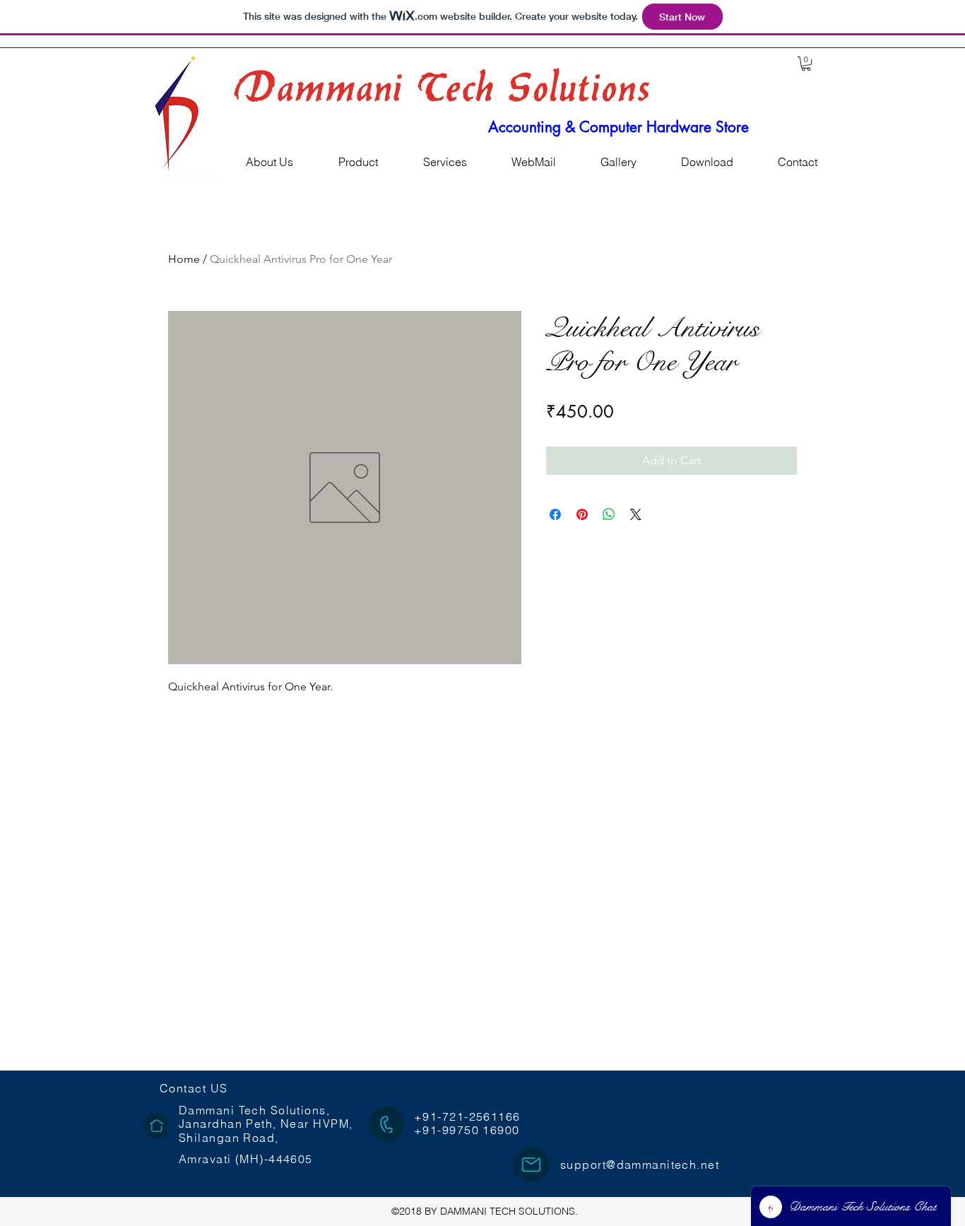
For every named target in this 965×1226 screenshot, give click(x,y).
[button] (806, 64)
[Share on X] (635, 514)
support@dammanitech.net (639, 1164)
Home (184, 259)
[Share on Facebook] (555, 514)
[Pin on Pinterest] (582, 514)
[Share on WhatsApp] (608, 514)
